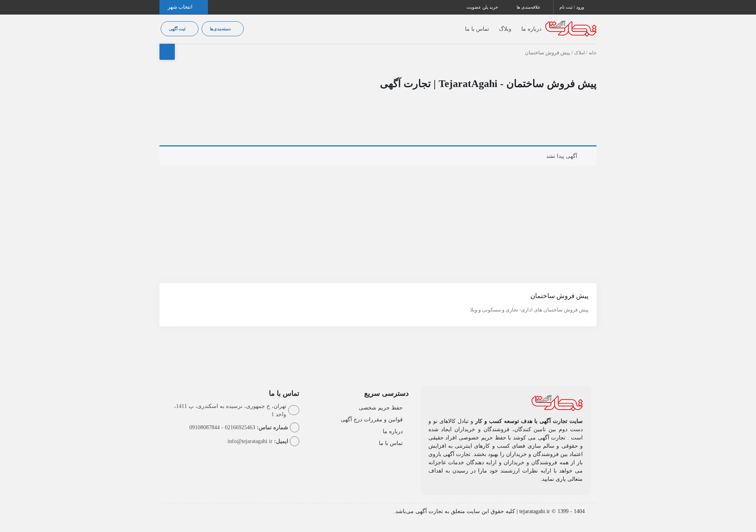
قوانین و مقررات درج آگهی (372, 420)
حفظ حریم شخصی (381, 408)
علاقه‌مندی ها (529, 7)
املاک (579, 53)
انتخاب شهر (181, 7)
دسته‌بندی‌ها (221, 28)
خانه (593, 53)
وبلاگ (505, 29)
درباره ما (531, 29)
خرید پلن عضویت (483, 7)
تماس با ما (477, 29)
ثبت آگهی (178, 28)
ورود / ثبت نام (572, 7)
